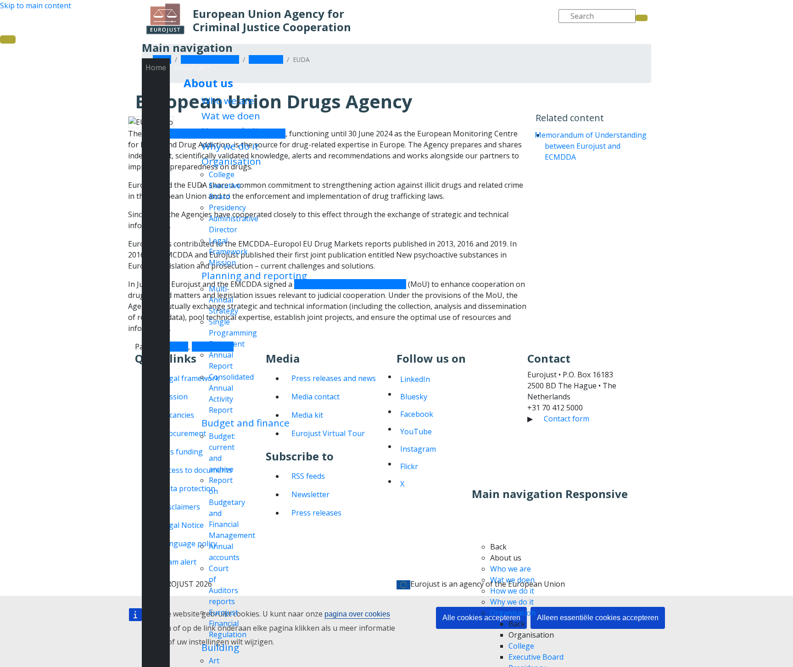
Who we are (227, 100)
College (222, 174)
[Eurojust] (165, 19)
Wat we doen (230, 115)
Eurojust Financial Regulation (227, 623)
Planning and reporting (254, 275)
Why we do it (230, 146)
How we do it (230, 130)
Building (220, 647)
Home (155, 67)
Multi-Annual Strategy (223, 300)
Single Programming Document (233, 333)
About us (208, 82)
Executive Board (536, 657)
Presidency (227, 207)
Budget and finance (245, 422)
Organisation (231, 161)
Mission (222, 263)
